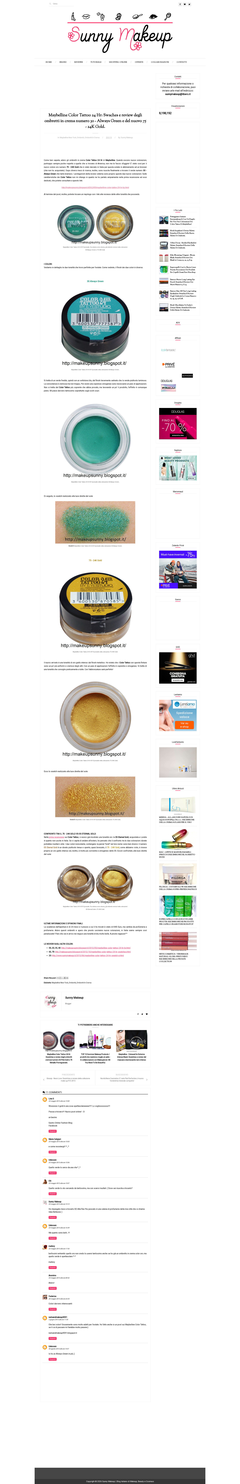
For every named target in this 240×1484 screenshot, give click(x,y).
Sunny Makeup (55, 1201)
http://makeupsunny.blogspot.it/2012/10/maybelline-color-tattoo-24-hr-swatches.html (93, 952)
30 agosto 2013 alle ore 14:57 (59, 1349)
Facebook (53, 1126)
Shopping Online (118, 62)
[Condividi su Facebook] (65, 978)
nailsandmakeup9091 (58, 1317)
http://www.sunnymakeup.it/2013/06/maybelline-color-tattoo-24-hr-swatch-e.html (88, 955)
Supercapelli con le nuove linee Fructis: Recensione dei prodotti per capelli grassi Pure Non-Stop (183, 270)
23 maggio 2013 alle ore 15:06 (59, 1162)
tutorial (95, 62)
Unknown (52, 1160)
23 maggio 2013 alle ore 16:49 (59, 1228)
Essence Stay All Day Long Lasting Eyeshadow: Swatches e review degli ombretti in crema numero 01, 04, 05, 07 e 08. (183, 295)
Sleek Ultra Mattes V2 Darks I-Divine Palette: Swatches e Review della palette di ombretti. (183, 307)
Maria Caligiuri (55, 1139)
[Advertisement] (95, 91)
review (78, 62)
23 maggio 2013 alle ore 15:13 (59, 1204)
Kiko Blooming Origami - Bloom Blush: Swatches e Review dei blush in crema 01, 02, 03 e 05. (182, 257)
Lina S (51, 1098)
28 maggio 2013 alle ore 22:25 (59, 1299)
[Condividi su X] (62, 978)
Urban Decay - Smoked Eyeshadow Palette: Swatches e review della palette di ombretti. (183, 245)
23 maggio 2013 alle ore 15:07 (59, 1183)
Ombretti (80, 138)
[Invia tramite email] (57, 978)
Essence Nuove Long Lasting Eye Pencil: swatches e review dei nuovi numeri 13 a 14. (182, 282)
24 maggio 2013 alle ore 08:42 (59, 1278)
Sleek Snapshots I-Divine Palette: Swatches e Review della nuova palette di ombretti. (182, 233)
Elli (50, 1181)
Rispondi (53, 1131)
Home (49, 62)
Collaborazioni (160, 62)
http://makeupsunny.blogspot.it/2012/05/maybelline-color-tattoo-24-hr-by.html (95, 187)
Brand (63, 62)
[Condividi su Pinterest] (67, 978)
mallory (52, 1246)
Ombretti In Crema (92, 138)
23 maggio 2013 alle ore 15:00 (59, 1101)
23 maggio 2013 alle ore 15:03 (59, 1141)
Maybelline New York (68, 138)
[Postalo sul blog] (60, 978)
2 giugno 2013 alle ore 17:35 (58, 1319)
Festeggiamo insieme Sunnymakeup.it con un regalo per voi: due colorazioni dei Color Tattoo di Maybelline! (182, 221)
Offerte (139, 62)
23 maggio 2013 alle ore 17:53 (59, 1249)
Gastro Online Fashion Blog (60, 1123)
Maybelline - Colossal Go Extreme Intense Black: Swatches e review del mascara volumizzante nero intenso (131, 1057)
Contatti (182, 62)
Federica (52, 1296)
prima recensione (56, 837)
